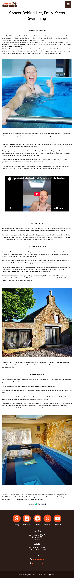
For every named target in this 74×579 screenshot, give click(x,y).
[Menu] (68, 4)
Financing (37, 525)
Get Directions (38, 563)
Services (47, 525)
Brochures (26, 525)
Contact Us (57, 525)
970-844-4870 (38, 559)
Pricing (16, 525)
